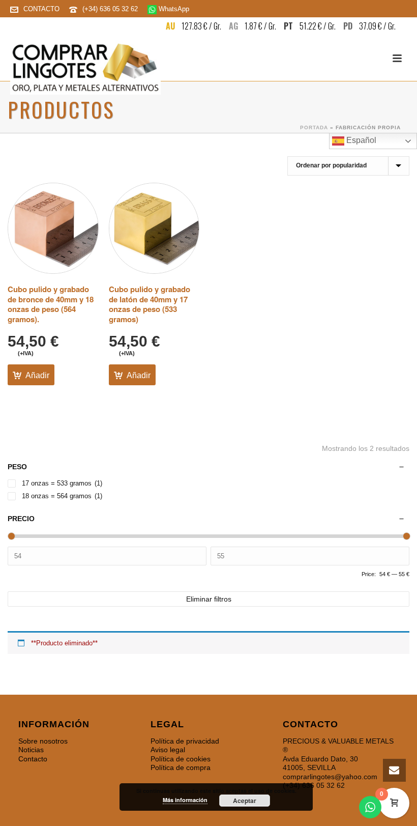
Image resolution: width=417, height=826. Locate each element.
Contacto (32, 759)
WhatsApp (173, 9)
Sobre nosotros (43, 741)
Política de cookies (181, 759)
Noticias (31, 750)
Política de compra (181, 767)
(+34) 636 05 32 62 (111, 9)
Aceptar (244, 800)
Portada (314, 127)
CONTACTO (41, 9)
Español (360, 140)
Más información (185, 800)
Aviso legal (168, 750)
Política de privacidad (185, 741)
